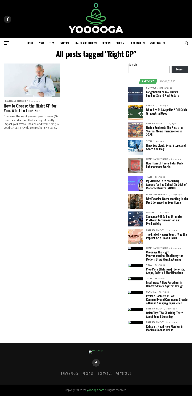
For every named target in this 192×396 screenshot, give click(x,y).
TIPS (51, 43)
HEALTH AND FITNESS (86, 43)
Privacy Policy (69, 373)
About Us (88, 373)
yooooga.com (95, 390)
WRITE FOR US (157, 43)
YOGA (41, 43)
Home (30, 43)
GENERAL (120, 43)
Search (132, 64)
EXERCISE (64, 43)
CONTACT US (138, 43)
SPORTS (106, 43)
